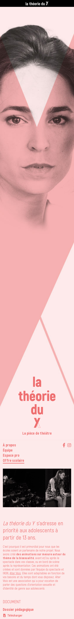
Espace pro (11, 455)
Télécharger (14, 615)
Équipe (8, 450)
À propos (9, 445)
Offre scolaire (13, 460)
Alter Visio (15, 573)
